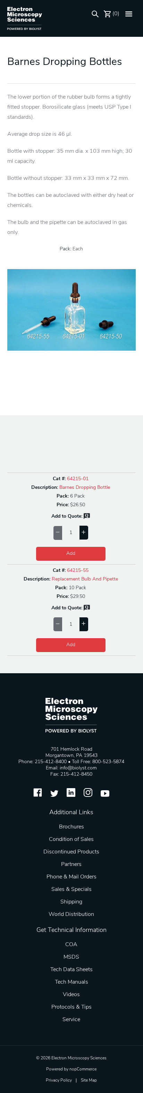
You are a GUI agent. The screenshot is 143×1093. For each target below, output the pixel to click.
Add (70, 553)
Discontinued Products (71, 852)
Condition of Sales (71, 839)
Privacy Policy (59, 1080)
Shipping (71, 902)
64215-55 (78, 570)
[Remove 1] (57, 533)
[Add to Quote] (87, 517)
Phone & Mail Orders (71, 877)
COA (71, 945)
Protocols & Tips (71, 1007)
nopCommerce (82, 1069)
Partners (71, 864)
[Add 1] (83, 533)
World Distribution (71, 914)
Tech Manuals (71, 982)
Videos (71, 995)
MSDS (71, 957)
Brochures (71, 827)
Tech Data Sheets (71, 970)
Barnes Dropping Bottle (84, 487)
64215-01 (78, 479)
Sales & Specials (71, 889)
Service (71, 1020)
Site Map (89, 1080)
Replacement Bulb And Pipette (85, 579)
